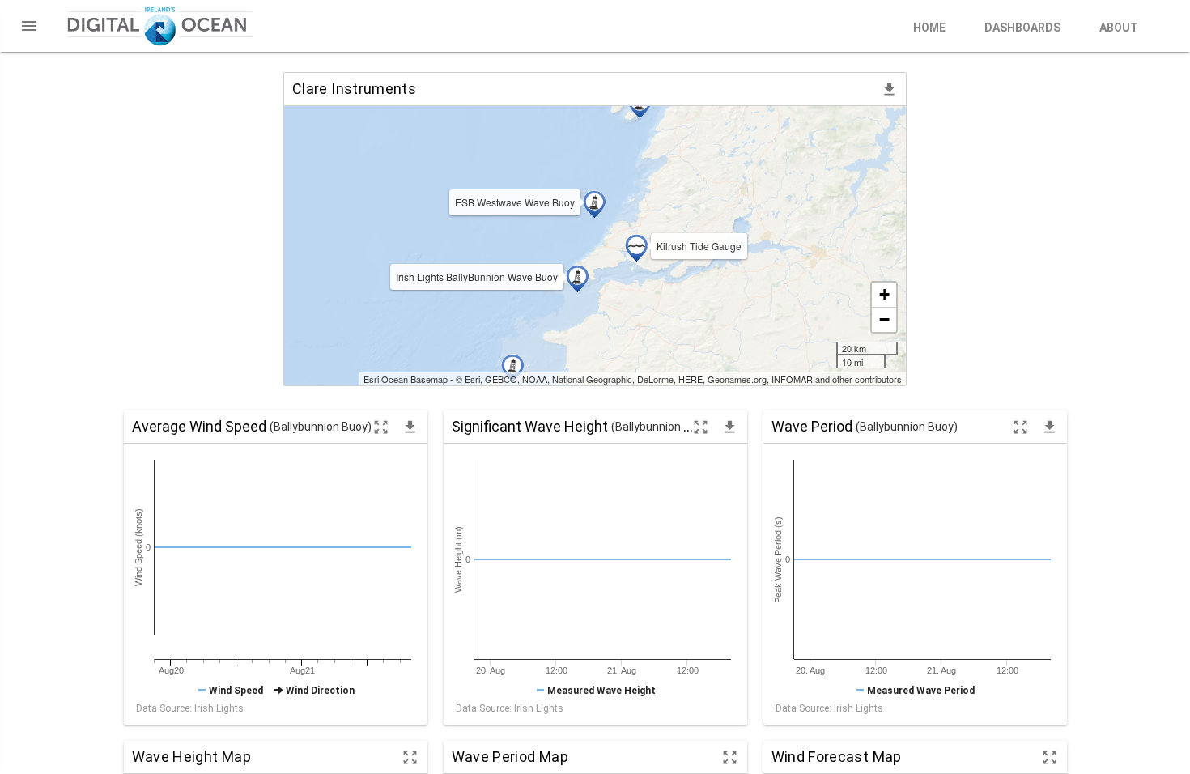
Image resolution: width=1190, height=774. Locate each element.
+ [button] (884, 294)
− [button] (884, 319)
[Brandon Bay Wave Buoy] (512, 367)
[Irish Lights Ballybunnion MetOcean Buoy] (577, 278)
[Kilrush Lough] (636, 247)
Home (929, 27)
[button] (29, 25)
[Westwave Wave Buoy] (594, 204)
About (1118, 27)
